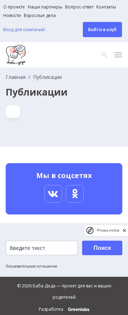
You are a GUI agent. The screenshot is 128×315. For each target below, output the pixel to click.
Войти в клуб (102, 30)
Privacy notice (108, 230)
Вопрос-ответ (79, 7)
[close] (124, 230)
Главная (16, 77)
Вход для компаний (24, 30)
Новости (12, 15)
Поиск (102, 248)
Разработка (51, 309)
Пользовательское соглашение (31, 266)
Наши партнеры (45, 7)
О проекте (14, 7)
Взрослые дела (40, 15)
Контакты (106, 7)
